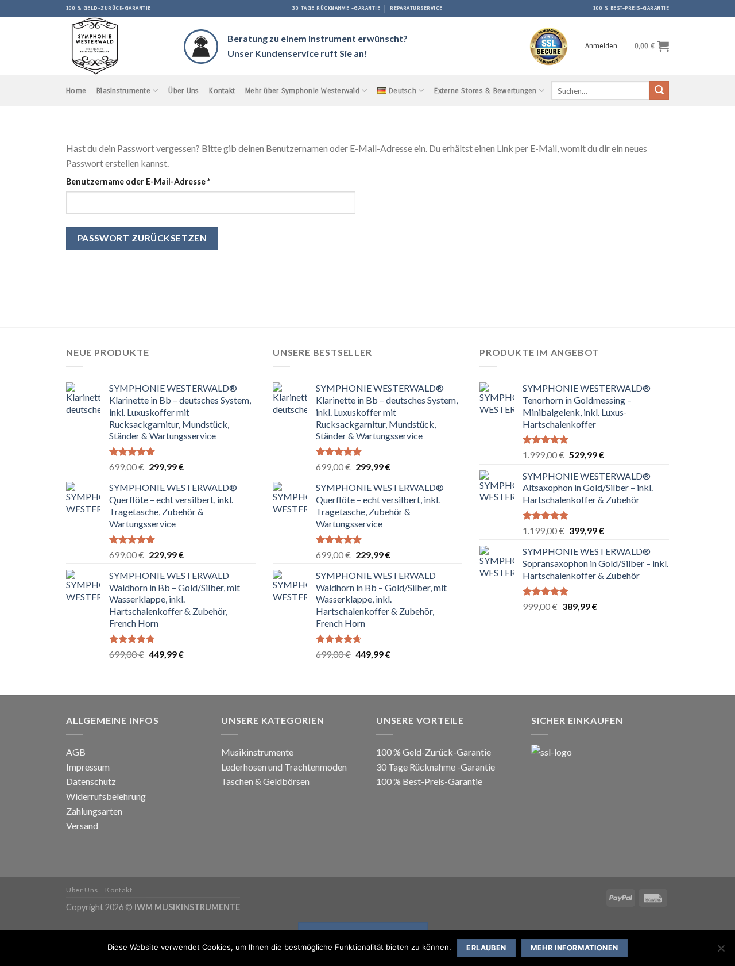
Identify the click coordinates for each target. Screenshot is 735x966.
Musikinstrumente (257, 751)
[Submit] (659, 91)
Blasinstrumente (123, 90)
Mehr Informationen (574, 948)
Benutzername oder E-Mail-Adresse (161, 181)
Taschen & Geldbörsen (265, 781)
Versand (82, 825)
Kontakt (222, 90)
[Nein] (720, 951)
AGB (76, 751)
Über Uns (183, 90)
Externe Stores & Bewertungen (485, 90)
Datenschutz (91, 781)
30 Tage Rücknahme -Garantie (435, 766)
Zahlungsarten (94, 811)
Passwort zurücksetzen (142, 238)
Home (76, 90)
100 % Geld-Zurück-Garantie (433, 751)
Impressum (88, 766)
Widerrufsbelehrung (106, 796)
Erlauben (486, 948)
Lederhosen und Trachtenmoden (284, 766)
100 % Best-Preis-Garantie (429, 781)
